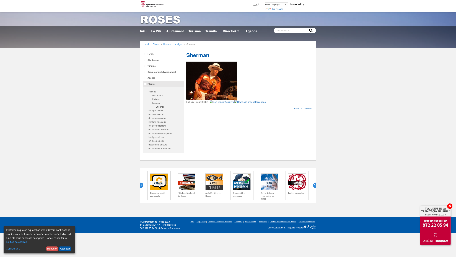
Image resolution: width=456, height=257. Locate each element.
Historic (167, 44)
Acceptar (65, 248)
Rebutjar (52, 248)
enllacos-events (156, 114)
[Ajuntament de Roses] (228, 20)
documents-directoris (159, 129)
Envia (296, 108)
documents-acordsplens (160, 133)
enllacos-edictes (156, 140)
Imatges (178, 44)
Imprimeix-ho (306, 108)
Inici (143, 31)
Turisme (194, 31)
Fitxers (156, 44)
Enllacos (156, 99)
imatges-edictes (156, 136)
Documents (157, 95)
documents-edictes (158, 144)
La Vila (156, 31)
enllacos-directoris (157, 125)
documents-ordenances (160, 148)
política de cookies (16, 242)
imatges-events (156, 110)
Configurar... (13, 248)
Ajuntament (175, 31)
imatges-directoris (157, 121)
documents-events (157, 118)
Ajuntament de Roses (153, 222)
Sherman (160, 106)
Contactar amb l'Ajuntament (161, 72)
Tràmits (211, 31)
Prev (143, 185)
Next (313, 185)
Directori (231, 31)
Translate (277, 9)
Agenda (251, 31)
